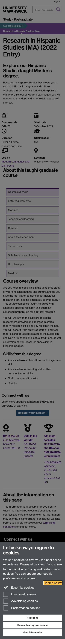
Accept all (32, 617)
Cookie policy (53, 583)
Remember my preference (32, 625)
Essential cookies (22, 587)
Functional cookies (23, 594)
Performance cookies (25, 608)
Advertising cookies (24, 601)
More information (32, 632)
